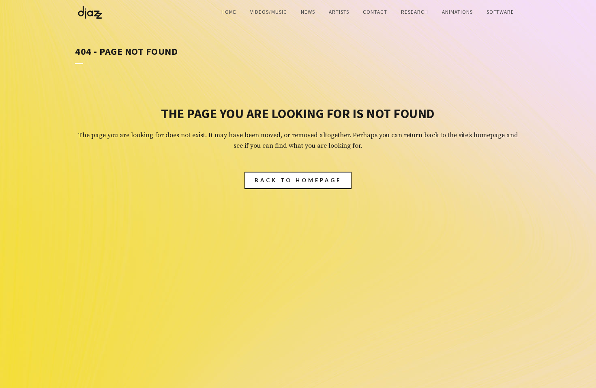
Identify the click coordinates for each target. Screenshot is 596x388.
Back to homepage (298, 180)
